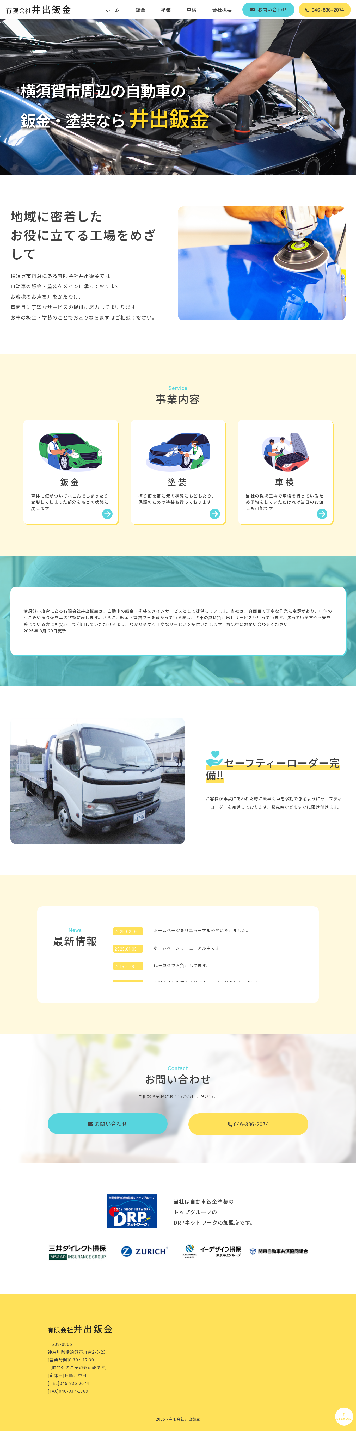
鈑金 (140, 9)
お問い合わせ (111, 1123)
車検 (192, 9)
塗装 (166, 9)
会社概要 (222, 9)
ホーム (113, 9)
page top (344, 1418)
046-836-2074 (251, 1124)
